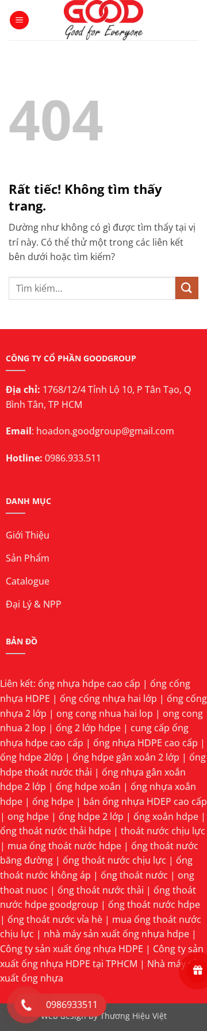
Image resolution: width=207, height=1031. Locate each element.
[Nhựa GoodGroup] (104, 20)
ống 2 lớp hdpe (88, 727)
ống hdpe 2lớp (31, 757)
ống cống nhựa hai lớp (108, 698)
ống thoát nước (134, 875)
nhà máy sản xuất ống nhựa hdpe (116, 933)
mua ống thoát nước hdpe (64, 845)
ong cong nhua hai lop (104, 713)
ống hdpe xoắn (88, 786)
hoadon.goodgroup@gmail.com (105, 431)
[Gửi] (186, 288)
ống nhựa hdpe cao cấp (89, 683)
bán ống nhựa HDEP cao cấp (145, 801)
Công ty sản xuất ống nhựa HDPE (71, 948)
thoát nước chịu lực (163, 830)
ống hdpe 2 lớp (91, 816)
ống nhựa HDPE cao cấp (145, 742)
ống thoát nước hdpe (154, 904)
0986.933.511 (73, 458)
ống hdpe (53, 801)
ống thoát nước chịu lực (114, 860)
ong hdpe (28, 816)
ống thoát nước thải (100, 890)
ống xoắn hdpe (165, 816)
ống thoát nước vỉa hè (54, 919)
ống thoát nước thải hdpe (55, 830)
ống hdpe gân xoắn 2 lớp (125, 757)
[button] (19, 20)
